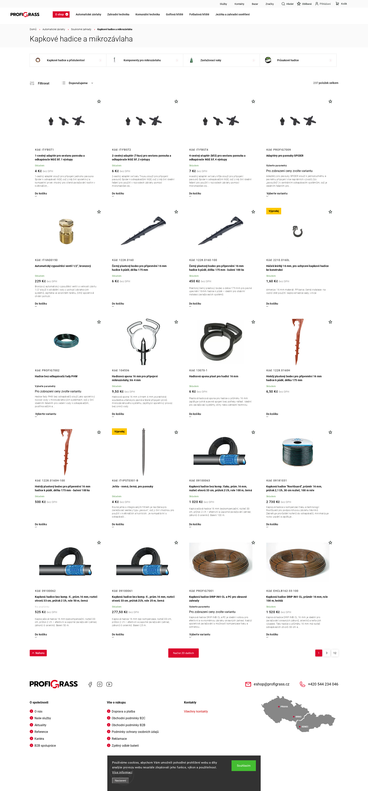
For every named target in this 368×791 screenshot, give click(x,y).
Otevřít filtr (39, 83)
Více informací (122, 772)
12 (334, 653)
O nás (38, 711)
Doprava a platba (123, 711)
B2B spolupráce (45, 745)
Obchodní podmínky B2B (128, 725)
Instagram (100, 684)
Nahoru (39, 653)
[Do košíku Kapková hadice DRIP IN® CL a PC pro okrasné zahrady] (199, 634)
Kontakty (239, 3)
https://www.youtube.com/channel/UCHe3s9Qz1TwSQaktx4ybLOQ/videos (109, 684)
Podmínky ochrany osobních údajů (135, 732)
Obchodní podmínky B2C (128, 718)
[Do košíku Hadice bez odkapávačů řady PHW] (45, 414)
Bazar (255, 3)
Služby (223, 3)
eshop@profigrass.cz (271, 684)
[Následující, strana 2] (326, 653)
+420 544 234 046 (323, 684)
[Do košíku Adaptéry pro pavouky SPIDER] (277, 193)
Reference (41, 732)
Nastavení (120, 780)
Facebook (90, 684)
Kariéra (39, 739)
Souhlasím (244, 765)
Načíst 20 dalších (183, 653)
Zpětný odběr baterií (125, 745)
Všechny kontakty (196, 711)
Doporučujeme (78, 83)
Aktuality (40, 725)
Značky (270, 3)
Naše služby (42, 718)
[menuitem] (62, 14)
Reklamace (119, 739)
